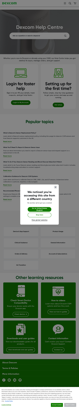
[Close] (55, 187)
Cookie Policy (9, 401)
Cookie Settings (6, 405)
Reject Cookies (70, 405)
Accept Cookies (57, 405)
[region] (39, 398)
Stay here (39, 215)
